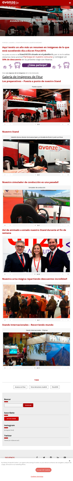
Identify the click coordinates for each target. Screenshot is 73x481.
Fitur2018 (55, 387)
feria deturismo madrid (39, 387)
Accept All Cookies (43, 470)
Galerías (36, 17)
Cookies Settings (37, 476)
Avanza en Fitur (20, 387)
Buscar (28, 405)
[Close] (69, 461)
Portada (5, 42)
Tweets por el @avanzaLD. (11, 440)
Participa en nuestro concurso (38, 56)
